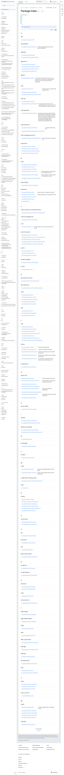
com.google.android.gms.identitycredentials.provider (31, 432)
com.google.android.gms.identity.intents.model (30, 422)
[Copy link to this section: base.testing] (29, 182)
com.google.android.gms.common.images (29, 174)
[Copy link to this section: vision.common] (30, 693)
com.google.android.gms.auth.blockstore (29, 127)
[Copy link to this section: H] (23, 403)
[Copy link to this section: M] (23, 463)
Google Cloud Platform (22, 763)
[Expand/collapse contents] (27, 15)
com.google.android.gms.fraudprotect (28, 366)
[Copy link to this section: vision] (25, 681)
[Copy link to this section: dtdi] (24, 308)
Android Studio (49, 747)
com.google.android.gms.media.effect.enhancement (31, 480)
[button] (8, 18)
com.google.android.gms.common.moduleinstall (30, 178)
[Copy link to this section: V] (23, 678)
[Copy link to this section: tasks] (25, 625)
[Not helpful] (56, 8)
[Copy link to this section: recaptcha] (28, 565)
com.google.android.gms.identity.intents (29, 420)
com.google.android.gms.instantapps (28, 446)
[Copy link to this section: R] (23, 562)
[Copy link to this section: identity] (26, 418)
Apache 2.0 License (40, 736)
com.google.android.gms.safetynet (28, 586)
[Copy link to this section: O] (23, 516)
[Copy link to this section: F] (23, 320)
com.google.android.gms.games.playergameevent (31, 392)
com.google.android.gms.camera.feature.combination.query (33, 212)
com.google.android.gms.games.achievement (30, 380)
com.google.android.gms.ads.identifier (28, 46)
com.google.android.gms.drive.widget (28, 303)
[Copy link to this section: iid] (23, 436)
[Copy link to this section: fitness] (26, 344)
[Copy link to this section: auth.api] (26, 98)
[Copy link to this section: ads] (24, 36)
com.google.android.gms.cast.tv (27, 250)
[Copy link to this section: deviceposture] (30, 285)
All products (20, 767)
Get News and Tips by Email (23, 749)
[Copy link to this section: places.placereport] (33, 554)
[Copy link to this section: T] (23, 608)
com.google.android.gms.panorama (28, 542)
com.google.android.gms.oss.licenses (28, 522)
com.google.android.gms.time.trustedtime (29, 672)
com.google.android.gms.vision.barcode (29, 684)
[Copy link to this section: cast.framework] (31, 232)
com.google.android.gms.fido (27, 326)
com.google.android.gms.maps (27, 469)
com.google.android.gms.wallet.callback (29, 713)
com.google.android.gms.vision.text (28, 688)
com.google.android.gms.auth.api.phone (29, 113)
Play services (10, 1)
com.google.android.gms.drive (27, 294)
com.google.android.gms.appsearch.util (29, 71)
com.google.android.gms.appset (27, 78)
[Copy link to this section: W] (23, 701)
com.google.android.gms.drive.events (28, 297)
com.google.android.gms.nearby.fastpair (29, 503)
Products (26, 7)
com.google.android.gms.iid (26, 439)
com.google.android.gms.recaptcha (28, 568)
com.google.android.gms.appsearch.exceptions (30, 66)
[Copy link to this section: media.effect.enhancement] (38, 478)
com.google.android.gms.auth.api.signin (29, 164)
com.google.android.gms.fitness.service (29, 358)
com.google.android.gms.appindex (28, 55)
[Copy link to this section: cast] (24, 224)
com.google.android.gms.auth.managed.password (31, 138)
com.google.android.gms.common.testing (29, 185)
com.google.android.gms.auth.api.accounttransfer (31, 94)
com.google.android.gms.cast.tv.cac (28, 253)
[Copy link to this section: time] (24, 667)
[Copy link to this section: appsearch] (28, 61)
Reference (20, 1)
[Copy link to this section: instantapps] (29, 443)
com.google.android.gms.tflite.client (28, 635)
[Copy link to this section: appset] (26, 75)
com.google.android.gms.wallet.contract (29, 715)
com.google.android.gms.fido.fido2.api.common (30, 333)
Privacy (23, 772)
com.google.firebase (25, 201)
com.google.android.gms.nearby (27, 499)
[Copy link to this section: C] (23, 206)
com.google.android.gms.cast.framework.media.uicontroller (33, 241)
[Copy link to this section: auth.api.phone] (30, 110)
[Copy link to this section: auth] (24, 86)
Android (19, 757)
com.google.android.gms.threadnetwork (29, 663)
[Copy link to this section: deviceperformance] (33, 278)
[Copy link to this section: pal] (23, 533)
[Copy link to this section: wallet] (25, 704)
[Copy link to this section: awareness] (28, 143)
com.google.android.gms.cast (27, 226)
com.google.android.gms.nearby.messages (29, 506)
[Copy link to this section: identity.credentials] (33, 427)
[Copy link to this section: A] (23, 33)
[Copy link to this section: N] (23, 493)
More (26, 1)
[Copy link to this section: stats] (25, 593)
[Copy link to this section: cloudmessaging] (31, 259)
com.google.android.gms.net (27, 269)
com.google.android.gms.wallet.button (28, 710)
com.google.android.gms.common (28, 166)
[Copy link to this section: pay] (24, 547)
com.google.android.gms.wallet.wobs (28, 717)
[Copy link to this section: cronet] (26, 266)
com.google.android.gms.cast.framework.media (30, 239)
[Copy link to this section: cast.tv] (26, 248)
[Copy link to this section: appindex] (27, 52)
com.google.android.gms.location (27, 457)
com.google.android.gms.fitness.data (28, 349)
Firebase (20, 761)
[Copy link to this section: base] (25, 162)
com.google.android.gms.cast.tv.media (28, 255)
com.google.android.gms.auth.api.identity (29, 103)
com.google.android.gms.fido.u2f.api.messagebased (31, 340)
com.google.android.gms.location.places (29, 556)
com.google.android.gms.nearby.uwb (28, 510)
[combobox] (42, 1)
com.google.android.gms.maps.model (28, 472)
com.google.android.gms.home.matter (28, 409)
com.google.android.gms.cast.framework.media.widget (32, 243)
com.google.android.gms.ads (27, 39)
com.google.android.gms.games (27, 378)
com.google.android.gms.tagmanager (28, 614)
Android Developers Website (38, 747)
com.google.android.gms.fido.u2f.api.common (30, 338)
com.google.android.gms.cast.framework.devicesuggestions (33, 237)
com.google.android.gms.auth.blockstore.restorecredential (32, 131)
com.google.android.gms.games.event (28, 384)
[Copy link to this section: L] (23, 451)
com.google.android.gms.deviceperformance (30, 280)
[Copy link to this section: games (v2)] (28, 375)
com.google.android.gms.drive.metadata (29, 299)
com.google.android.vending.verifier (28, 589)
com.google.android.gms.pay (27, 549)
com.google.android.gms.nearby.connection (29, 501)
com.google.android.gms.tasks (27, 628)
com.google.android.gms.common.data (29, 171)
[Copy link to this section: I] (22, 414)
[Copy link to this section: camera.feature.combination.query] (42, 210)
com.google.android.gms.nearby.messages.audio (31, 508)
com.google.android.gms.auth (27, 88)
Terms (19, 772)
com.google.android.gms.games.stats (28, 397)
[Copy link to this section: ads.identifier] (29, 44)
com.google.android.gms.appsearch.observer (30, 68)
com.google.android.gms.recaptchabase (29, 575)
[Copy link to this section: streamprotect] (30, 600)
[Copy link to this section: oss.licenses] (29, 519)
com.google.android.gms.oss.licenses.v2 (29, 524)
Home (22, 7)
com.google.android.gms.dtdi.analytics (28, 313)
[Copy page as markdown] (42, 11)
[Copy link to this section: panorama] (28, 540)
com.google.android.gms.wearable (28, 724)
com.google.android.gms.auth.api (27, 101)
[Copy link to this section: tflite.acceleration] (32, 639)
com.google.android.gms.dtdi (27, 310)
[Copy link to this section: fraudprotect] (29, 364)
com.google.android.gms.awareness (28, 146)
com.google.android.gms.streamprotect (29, 603)
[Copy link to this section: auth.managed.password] (36, 135)
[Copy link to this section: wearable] (27, 721)
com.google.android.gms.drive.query (28, 301)
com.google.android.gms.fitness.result (28, 355)
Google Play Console (50, 749)
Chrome (20, 759)
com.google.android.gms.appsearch (28, 64)
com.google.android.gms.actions (27, 192)
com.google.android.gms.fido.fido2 (28, 331)
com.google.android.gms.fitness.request (29, 351)
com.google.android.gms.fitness (27, 347)
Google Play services (33, 7)
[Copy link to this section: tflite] (24, 632)
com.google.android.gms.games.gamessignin (30, 386)
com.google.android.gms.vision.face (28, 686)
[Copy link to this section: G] (23, 372)
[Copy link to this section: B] (23, 158)
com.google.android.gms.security (27, 199)
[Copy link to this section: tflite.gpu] (27, 646)
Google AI (20, 765)
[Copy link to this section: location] (26, 455)
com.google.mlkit (24, 487)
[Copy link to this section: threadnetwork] (31, 660)
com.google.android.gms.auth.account (28, 92)
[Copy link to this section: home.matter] (29, 406)
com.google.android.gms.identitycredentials (30, 430)
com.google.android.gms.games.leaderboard (30, 388)
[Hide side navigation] (15, 773)
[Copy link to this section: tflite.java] (27, 653)
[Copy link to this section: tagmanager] (29, 611)
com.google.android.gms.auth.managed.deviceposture (32, 287)
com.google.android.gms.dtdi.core (28, 315)
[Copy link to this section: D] (23, 275)
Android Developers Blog (23, 747)
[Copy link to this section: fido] (24, 324)
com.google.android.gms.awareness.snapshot (30, 150)
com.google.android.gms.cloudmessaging (29, 262)
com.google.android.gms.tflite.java (28, 656)
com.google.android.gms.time (27, 670)
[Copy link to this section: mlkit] (25, 485)
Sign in (61, 1)
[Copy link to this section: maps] (25, 466)
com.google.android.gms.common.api (28, 169)
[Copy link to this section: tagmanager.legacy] (33, 618)
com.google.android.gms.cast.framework (29, 235)
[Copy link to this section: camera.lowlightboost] (34, 217)
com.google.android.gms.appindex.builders (29, 57)
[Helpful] (54, 8)
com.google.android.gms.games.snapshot (29, 394)
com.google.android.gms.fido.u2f (27, 335)
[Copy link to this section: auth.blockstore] (31, 125)
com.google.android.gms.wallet (27, 707)
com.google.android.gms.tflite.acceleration (29, 642)
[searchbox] (8, 5)
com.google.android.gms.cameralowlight (29, 219)
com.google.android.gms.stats (27, 596)
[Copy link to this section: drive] (25, 292)
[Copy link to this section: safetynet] (27, 584)
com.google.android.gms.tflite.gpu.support (29, 649)
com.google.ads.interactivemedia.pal (28, 535)
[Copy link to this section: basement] (28, 189)
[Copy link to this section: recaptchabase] (31, 572)
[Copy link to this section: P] (23, 529)
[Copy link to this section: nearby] (26, 496)
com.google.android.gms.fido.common (28, 329)
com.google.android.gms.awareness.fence (29, 148)
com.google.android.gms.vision (27, 695)
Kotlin (51, 30)
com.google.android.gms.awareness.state (29, 153)
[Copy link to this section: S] (23, 580)
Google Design (35, 749)
